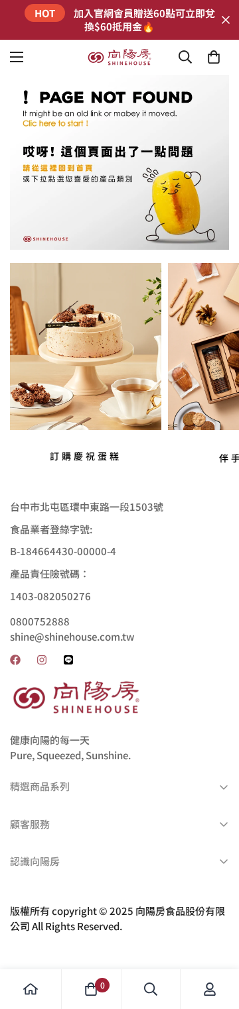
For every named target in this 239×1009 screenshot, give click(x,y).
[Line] (68, 660)
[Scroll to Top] (215, 939)
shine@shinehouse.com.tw (72, 636)
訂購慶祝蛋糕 (85, 455)
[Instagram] (42, 660)
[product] (31, 989)
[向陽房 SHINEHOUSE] (119, 57)
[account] (209, 989)
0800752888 (40, 621)
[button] (214, 57)
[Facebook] (15, 660)
